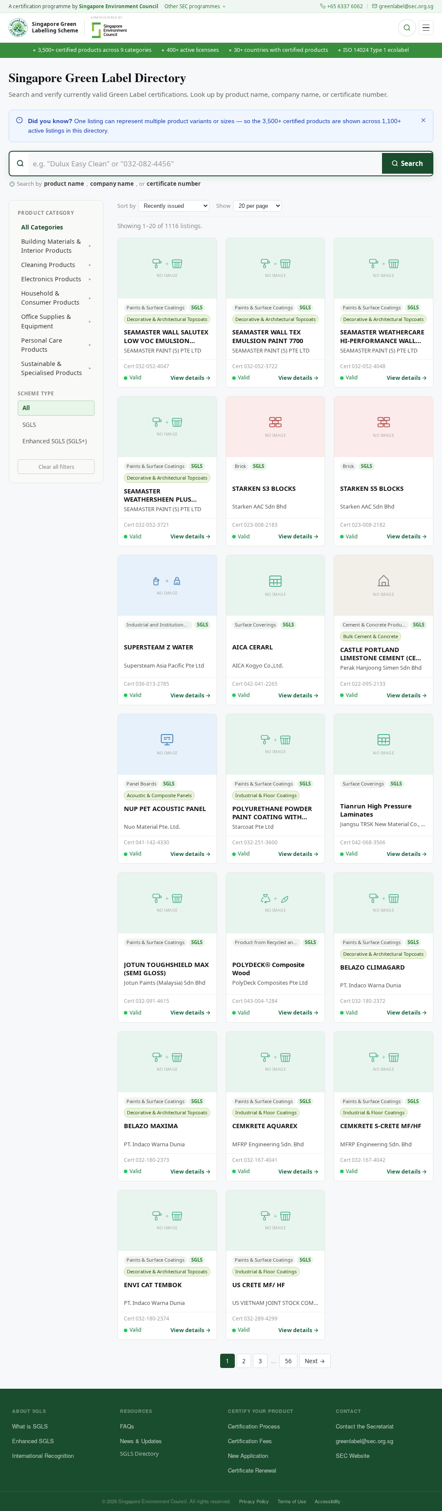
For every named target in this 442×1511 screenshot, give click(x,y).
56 (288, 1361)
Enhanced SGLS (33, 1441)
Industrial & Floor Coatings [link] (266, 795)
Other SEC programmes (192, 6)
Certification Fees (250, 1441)
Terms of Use (292, 1501)
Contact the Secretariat (365, 1426)
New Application (248, 1455)
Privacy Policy (254, 1501)
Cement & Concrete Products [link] (375, 624)
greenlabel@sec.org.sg (406, 6)
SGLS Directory (139, 1453)
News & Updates (141, 1441)
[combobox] (221, 163)
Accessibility (328, 1501)
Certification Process (254, 1426)
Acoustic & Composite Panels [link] (159, 795)
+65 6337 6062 (345, 6)
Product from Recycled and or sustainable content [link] (268, 942)
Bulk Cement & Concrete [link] (370, 636)
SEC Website (352, 1455)
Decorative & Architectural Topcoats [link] (167, 319)
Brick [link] (240, 466)
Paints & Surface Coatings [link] (155, 307)
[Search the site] (407, 27)
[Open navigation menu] (426, 27)
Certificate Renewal (252, 1470)
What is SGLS (30, 1426)
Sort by (126, 206)
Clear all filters (56, 467)
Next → (315, 1361)
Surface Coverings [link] (255, 624)
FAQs (127, 1426)
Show (223, 206)
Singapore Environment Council (118, 6)
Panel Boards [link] (141, 783)
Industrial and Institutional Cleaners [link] (159, 624)
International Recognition (43, 1455)
